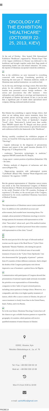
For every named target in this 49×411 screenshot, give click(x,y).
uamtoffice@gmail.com (28, 401)
